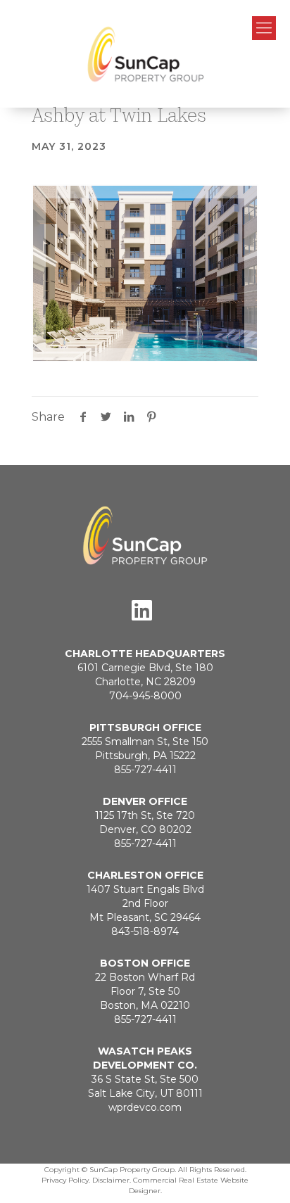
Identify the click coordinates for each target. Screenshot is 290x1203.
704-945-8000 (145, 695)
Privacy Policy (65, 1180)
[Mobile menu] (264, 28)
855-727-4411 (145, 769)
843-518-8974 (145, 931)
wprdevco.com (145, 1107)
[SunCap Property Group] (145, 53)
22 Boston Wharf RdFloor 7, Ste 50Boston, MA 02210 (145, 991)
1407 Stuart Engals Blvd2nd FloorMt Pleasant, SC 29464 (145, 903)
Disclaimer (111, 1180)
